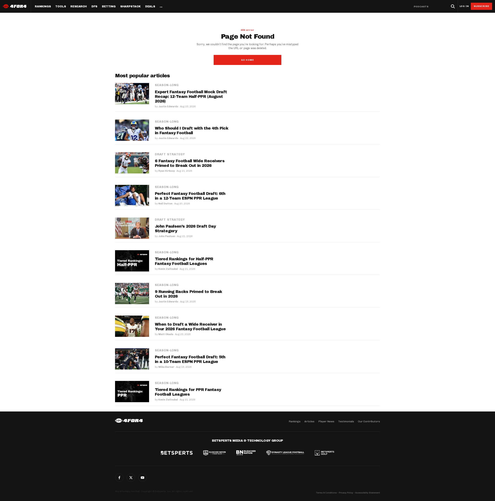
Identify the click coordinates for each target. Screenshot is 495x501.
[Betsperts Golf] (324, 453)
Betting (109, 6)
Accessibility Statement (367, 493)
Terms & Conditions (326, 493)
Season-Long (167, 85)
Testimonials (346, 421)
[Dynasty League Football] (285, 453)
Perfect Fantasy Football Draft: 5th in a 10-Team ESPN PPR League (190, 359)
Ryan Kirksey (166, 170)
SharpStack (130, 6)
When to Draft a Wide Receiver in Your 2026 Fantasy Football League (190, 326)
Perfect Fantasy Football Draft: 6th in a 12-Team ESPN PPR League (190, 195)
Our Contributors (369, 421)
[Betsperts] (177, 453)
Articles (309, 421)
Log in (464, 6)
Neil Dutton (165, 203)
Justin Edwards (168, 106)
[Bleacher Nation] (246, 453)
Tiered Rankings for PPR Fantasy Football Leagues (188, 391)
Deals (150, 6)
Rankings (43, 6)
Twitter (131, 477)
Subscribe (481, 6)
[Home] (129, 420)
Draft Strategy (170, 154)
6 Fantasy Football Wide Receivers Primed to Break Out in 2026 (189, 163)
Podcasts (421, 6)
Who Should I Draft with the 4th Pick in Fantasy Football (191, 130)
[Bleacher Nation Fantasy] (214, 453)
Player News (326, 421)
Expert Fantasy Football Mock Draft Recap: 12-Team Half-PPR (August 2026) (191, 96)
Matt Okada (165, 334)
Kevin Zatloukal (168, 268)
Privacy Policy (346, 493)
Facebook (119, 477)
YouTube (142, 477)
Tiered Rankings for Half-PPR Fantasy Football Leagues (184, 261)
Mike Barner (166, 366)
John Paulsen (166, 236)
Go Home (247, 60)
